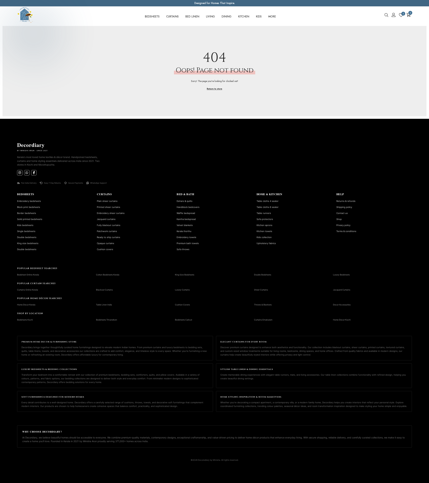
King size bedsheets (27, 243)
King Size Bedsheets (184, 274)
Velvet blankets (185, 225)
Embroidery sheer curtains (111, 213)
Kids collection (264, 237)
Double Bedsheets (262, 274)
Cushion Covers (182, 304)
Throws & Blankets (263, 304)
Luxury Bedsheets (341, 274)
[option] (298, 3)
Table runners (264, 213)
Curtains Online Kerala (27, 289)
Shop (339, 219)
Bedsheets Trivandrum (106, 319)
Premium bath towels (188, 243)
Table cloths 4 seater (268, 201)
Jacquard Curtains (341, 289)
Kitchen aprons (264, 225)
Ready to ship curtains (108, 237)
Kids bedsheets (25, 225)
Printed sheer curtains (108, 207)
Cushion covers (105, 249)
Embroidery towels (186, 237)
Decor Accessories (342, 304)
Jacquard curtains (106, 219)
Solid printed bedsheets (29, 219)
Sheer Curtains (261, 289)
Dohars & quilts (184, 201)
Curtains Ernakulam (263, 319)
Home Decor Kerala (26, 304)
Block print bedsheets (28, 207)
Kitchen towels (264, 231)
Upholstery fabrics (266, 243)
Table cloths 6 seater (268, 207)
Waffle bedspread (186, 213)
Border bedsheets (26, 213)
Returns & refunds (345, 201)
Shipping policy (344, 207)
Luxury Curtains (182, 289)
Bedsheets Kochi (25, 319)
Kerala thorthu (184, 231)
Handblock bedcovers (188, 207)
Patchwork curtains (107, 231)
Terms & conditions (346, 231)
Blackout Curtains (104, 289)
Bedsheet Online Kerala (28, 274)
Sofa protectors (265, 219)
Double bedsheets (26, 237)
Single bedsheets (26, 231)
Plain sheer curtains (107, 201)
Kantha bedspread (186, 219)
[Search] (386, 15)
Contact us (342, 213)
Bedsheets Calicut (183, 319)
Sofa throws (183, 249)
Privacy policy (343, 225)
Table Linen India (104, 304)
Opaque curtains (105, 243)
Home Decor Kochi (342, 319)
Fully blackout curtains (108, 225)
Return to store (214, 88)
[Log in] (394, 15)
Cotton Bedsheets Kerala (107, 274)
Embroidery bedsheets (29, 201)
